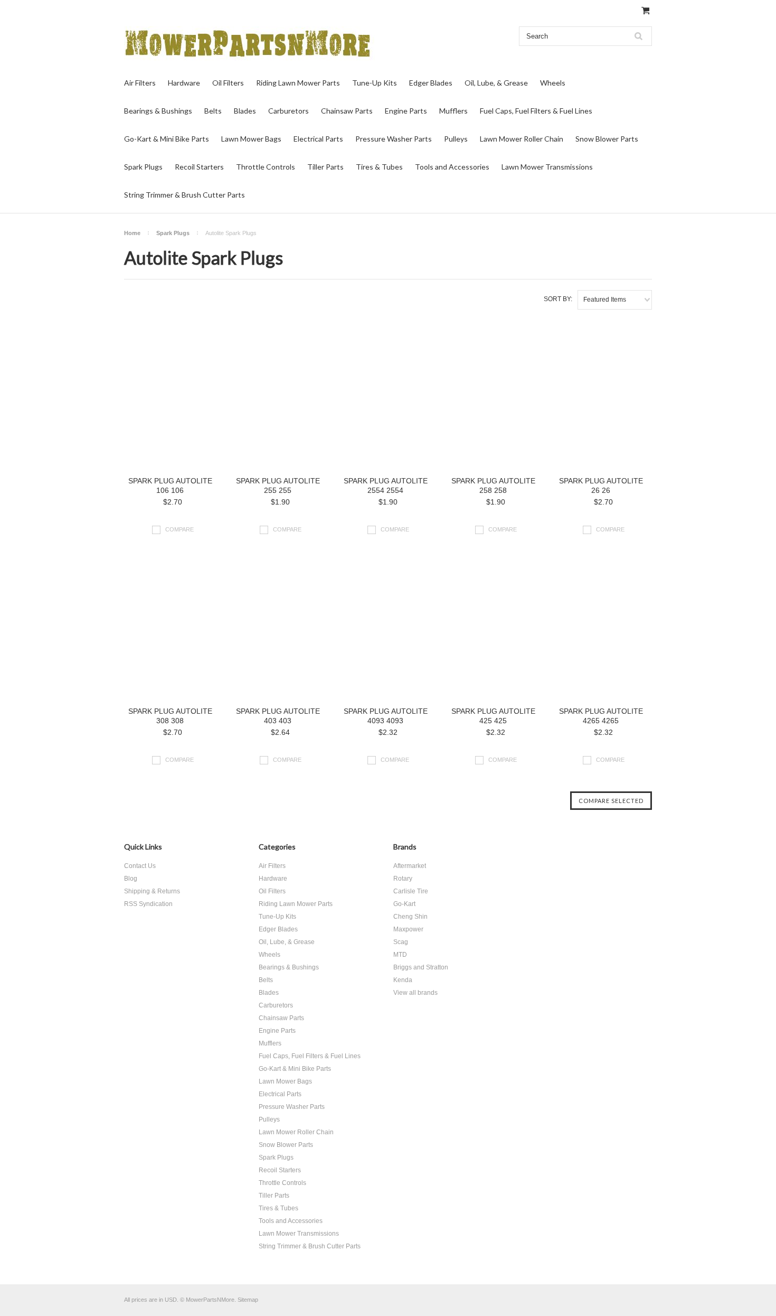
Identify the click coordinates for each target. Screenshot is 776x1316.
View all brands (415, 992)
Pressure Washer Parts (393, 138)
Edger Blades (430, 82)
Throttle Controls (265, 166)
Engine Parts (406, 110)
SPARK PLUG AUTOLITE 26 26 (601, 485)
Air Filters (140, 82)
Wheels (552, 82)
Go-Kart (404, 904)
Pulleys (456, 138)
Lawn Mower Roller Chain (521, 138)
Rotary (402, 878)
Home (132, 233)
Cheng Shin (410, 916)
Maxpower (408, 929)
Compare (179, 529)
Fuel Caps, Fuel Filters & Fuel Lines (536, 110)
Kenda (402, 980)
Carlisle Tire (410, 891)
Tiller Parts (325, 166)
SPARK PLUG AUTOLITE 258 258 (493, 485)
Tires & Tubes (379, 166)
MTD (400, 954)
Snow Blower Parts (606, 138)
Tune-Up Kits (374, 82)
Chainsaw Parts (347, 110)
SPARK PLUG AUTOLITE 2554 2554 (386, 485)
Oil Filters (228, 82)
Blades (245, 110)
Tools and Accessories (452, 166)
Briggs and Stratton (420, 967)
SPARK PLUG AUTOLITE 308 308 (170, 716)
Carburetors (288, 110)
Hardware (184, 82)
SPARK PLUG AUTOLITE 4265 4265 (601, 716)
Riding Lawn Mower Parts (298, 82)
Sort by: (558, 299)
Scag (400, 942)
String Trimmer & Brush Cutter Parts (184, 194)
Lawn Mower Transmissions (547, 166)
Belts (213, 110)
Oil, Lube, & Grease (496, 82)
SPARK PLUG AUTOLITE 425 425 (493, 716)
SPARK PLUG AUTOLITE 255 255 (278, 485)
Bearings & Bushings (158, 110)
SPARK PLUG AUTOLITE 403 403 (278, 716)
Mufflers (453, 110)
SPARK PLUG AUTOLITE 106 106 (170, 485)
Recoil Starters (199, 166)
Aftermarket (409, 866)
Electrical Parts (318, 138)
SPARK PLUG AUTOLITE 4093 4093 (386, 716)
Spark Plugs (143, 166)
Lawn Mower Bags (251, 138)
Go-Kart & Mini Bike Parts (166, 138)
